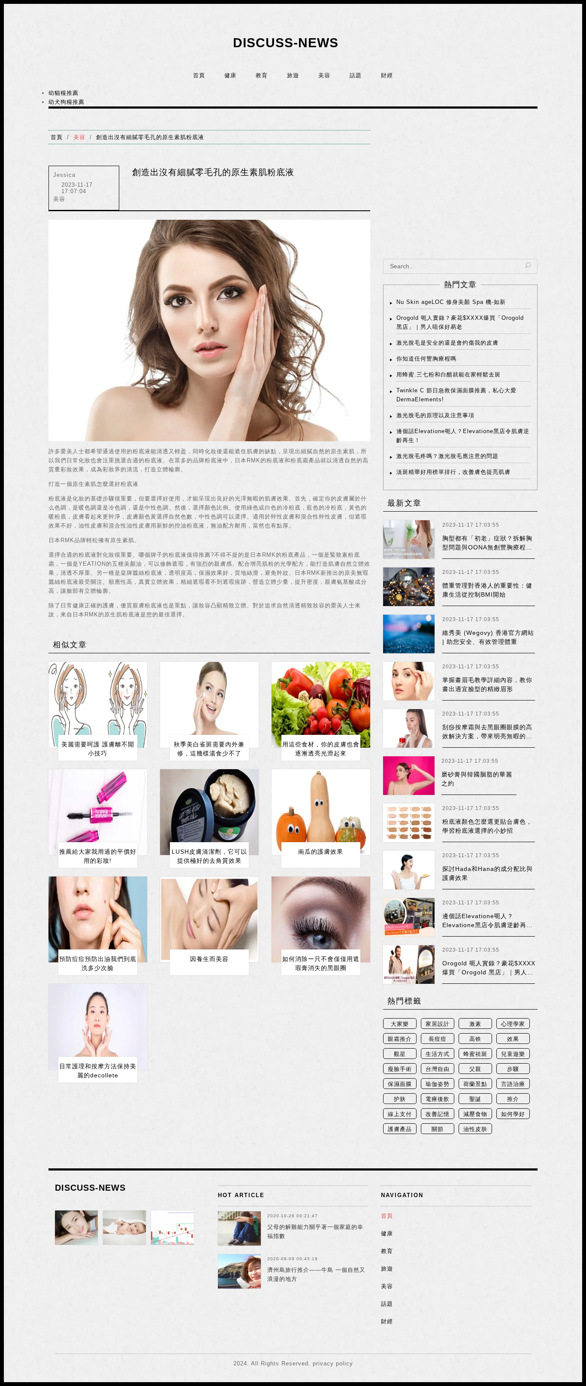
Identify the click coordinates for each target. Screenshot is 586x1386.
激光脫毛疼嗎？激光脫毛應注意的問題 (447, 456)
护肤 (400, 1099)
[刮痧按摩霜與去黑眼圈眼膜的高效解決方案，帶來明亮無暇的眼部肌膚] (409, 728)
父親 (475, 1069)
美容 (324, 75)
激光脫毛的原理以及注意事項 (435, 415)
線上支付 (400, 1114)
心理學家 (513, 1024)
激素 (475, 1024)
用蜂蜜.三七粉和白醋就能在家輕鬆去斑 (448, 374)
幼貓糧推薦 (63, 93)
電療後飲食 (438, 1100)
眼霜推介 (400, 1039)
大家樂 (400, 1024)
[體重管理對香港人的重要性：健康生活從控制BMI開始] (409, 586)
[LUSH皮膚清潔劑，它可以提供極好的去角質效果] (209, 812)
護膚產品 (400, 1129)
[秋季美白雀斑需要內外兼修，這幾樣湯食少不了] (209, 705)
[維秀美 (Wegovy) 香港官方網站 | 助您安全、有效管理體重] (409, 634)
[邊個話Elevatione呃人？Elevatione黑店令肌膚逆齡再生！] (409, 917)
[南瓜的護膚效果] (321, 812)
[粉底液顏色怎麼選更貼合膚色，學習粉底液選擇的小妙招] (409, 823)
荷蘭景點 (475, 1084)
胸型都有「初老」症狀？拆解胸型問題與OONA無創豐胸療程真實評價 (487, 547)
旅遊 (293, 75)
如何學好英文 (513, 1115)
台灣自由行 (438, 1070)
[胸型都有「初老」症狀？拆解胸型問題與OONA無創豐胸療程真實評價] (409, 539)
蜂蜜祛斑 (475, 1054)
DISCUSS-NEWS (285, 43)
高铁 (475, 1039)
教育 (262, 75)
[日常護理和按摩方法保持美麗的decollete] (97, 1027)
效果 (513, 1039)
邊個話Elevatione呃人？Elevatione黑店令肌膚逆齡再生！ (484, 925)
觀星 (400, 1054)
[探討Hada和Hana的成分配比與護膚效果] (409, 870)
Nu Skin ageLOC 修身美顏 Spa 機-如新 (451, 302)
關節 (438, 1129)
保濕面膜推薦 (400, 1085)
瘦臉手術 (400, 1069)
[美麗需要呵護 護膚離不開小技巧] (97, 705)
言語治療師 (513, 1085)
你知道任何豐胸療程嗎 (426, 358)
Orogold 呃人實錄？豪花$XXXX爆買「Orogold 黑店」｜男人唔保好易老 (488, 972)
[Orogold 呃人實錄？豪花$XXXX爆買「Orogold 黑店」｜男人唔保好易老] (409, 964)
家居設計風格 (438, 1025)
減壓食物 (475, 1114)
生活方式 (438, 1054)
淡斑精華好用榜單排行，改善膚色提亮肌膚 (453, 472)
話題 (356, 75)
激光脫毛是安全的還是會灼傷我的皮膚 (447, 343)
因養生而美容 (209, 958)
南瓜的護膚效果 (320, 851)
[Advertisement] (460, 190)
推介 (513, 1099)
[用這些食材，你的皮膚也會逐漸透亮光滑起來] (321, 705)
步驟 (513, 1069)
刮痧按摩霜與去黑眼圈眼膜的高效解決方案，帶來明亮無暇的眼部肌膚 (487, 736)
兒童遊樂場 (513, 1055)
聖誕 (475, 1099)
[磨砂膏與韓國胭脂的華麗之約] (409, 775)
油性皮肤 (475, 1129)
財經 (387, 75)
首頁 (199, 75)
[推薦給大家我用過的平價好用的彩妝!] (97, 812)
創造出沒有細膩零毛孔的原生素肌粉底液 (150, 137)
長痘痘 (438, 1039)
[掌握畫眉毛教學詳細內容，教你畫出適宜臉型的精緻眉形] (409, 681)
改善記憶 (438, 1114)
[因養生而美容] (209, 919)
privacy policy (333, 1363)
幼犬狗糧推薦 (66, 102)
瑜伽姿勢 (438, 1084)
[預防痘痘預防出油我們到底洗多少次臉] (97, 919)
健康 (230, 75)
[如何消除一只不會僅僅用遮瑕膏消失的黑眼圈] (321, 919)
